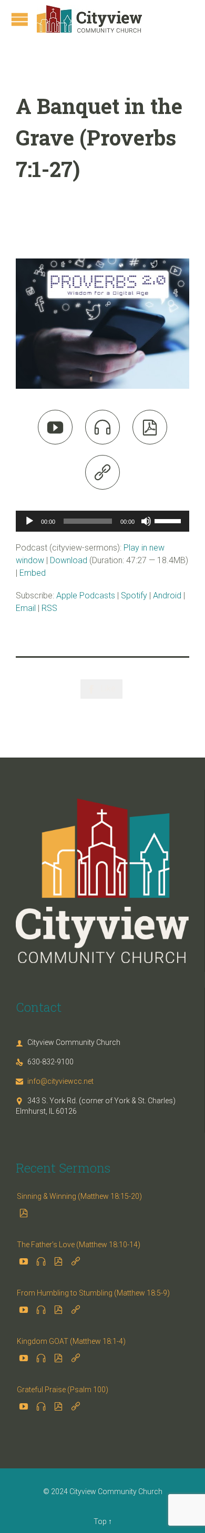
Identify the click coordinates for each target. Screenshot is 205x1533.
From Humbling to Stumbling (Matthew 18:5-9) (93, 1293)
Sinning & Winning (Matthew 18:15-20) (79, 1196)
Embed (32, 573)
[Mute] (146, 521)
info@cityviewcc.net (55, 1081)
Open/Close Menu (19, 19)
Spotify (134, 595)
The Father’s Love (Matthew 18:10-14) (78, 1244)
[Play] (29, 521)
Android (167, 595)
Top (100, 1521)
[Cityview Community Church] (89, 19)
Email (26, 608)
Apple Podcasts (85, 595)
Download (68, 560)
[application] (102, 521)
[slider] (169, 520)
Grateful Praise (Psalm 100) (62, 1389)
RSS (49, 608)
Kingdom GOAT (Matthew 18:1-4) (71, 1341)
